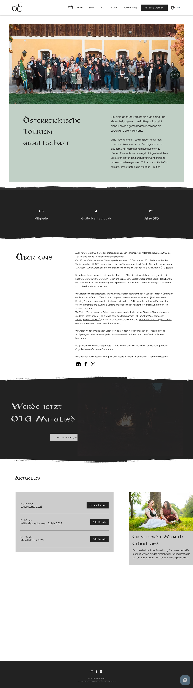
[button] (70, 7)
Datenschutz (97, 678)
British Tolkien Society (109, 323)
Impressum (91, 678)
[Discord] (78, 364)
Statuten (102, 678)
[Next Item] (191, 511)
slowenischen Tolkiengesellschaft (155, 319)
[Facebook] (86, 364)
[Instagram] (93, 364)
